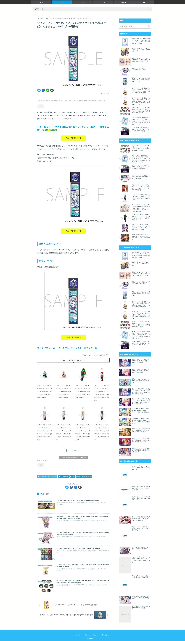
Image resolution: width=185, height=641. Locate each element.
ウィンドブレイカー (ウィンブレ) (48, 476)
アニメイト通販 (64, 476)
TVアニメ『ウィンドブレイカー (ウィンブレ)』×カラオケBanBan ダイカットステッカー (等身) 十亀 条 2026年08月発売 (82, 391)
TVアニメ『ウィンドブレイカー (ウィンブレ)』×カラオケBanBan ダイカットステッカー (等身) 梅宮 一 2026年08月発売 (44, 391)
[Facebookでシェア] (43, 90)
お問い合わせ (105, 635)
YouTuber (123, 2)
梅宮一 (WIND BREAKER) (85, 476)
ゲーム (103, 2)
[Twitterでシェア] (39, 90)
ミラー (73, 476)
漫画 (144, 2)
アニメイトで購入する (73, 138)
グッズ (62, 2)
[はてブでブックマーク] (75, 487)
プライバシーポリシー (91, 635)
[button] (52, 90)
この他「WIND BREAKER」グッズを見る (73, 457)
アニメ (82, 2)
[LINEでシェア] (47, 90)
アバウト (79, 635)
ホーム (41, 2)
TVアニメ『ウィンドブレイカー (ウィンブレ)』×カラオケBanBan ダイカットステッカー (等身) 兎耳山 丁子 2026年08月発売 (63, 391)
